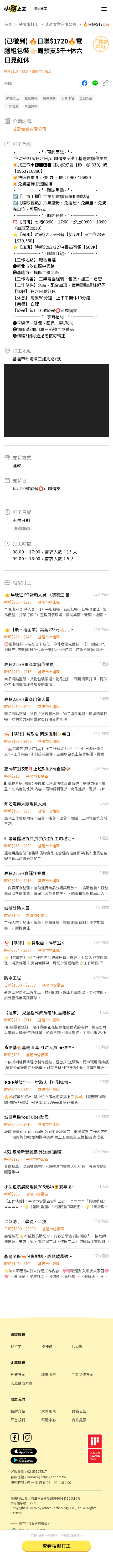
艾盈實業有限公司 (60, 24)
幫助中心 (48, 1419)
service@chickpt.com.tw (46, 1476)
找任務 (46, 1346)
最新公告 (79, 1411)
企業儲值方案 (82, 1374)
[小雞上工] (15, 8)
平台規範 (18, 1419)
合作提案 (79, 1419)
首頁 (8, 24)
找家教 (77, 1346)
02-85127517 (37, 1471)
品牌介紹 (18, 1411)
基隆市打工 (28, 24)
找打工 (16, 1346)
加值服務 (48, 1374)
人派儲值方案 (22, 1383)
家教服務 (48, 1411)
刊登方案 (18, 1374)
